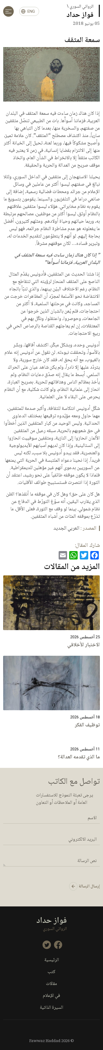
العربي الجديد (66, 528)
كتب (51, 972)
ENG (31, 11)
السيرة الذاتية (51, 1008)
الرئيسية (51, 960)
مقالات (51, 984)
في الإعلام (51, 996)
